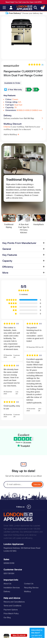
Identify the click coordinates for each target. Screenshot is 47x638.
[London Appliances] (24, 7)
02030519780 (9, 563)
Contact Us (28, 584)
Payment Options (11, 610)
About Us (7, 584)
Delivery (7, 591)
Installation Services (12, 588)
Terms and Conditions (12, 606)
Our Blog (7, 617)
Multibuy (27, 591)
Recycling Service (31, 588)
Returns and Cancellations (14, 602)
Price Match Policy (11, 613)
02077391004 (9, 573)
